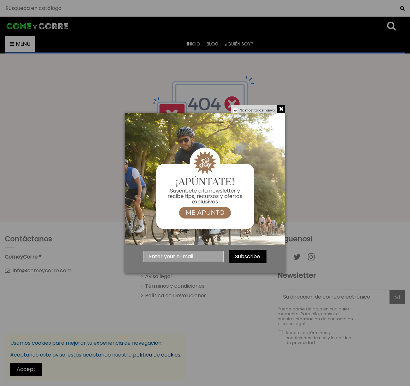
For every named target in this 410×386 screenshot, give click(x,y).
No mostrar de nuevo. (257, 110)
